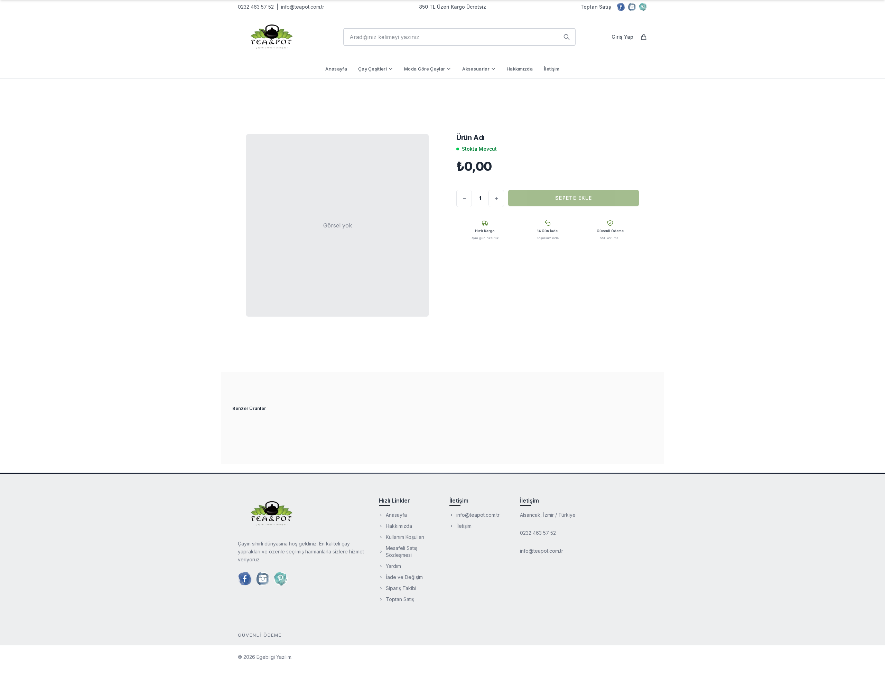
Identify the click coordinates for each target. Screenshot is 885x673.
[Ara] (566, 37)
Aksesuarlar (476, 69)
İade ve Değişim (404, 577)
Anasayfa (336, 69)
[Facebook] (621, 7)
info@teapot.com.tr (478, 515)
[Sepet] (643, 37)
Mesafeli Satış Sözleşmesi (401, 551)
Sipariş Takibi (401, 588)
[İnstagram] (632, 7)
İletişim (552, 69)
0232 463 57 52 (256, 7)
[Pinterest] (643, 7)
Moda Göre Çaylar (424, 69)
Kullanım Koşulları (405, 537)
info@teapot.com (300, 7)
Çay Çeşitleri (372, 69)
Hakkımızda (520, 69)
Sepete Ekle (573, 198)
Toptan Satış (595, 7)
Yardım (393, 566)
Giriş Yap (622, 37)
